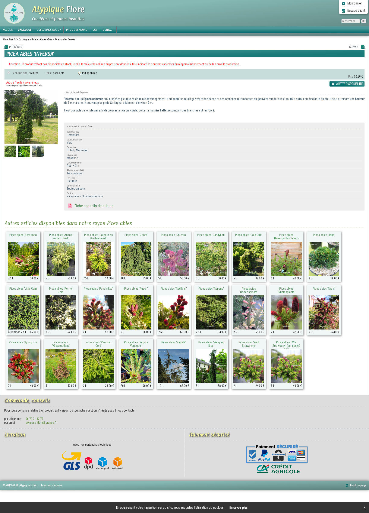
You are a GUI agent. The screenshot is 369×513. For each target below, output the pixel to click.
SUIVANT (355, 47)
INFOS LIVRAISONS (76, 29)
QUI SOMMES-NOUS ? (49, 29)
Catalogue (24, 39)
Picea (35, 39)
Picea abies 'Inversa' (65, 39)
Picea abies (46, 39)
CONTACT (108, 29)
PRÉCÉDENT (16, 47)
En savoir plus (238, 508)
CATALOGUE (24, 29)
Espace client (355, 11)
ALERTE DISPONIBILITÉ (349, 83)
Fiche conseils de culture (93, 206)
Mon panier (354, 3)
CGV (94, 29)
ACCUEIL (8, 29)
